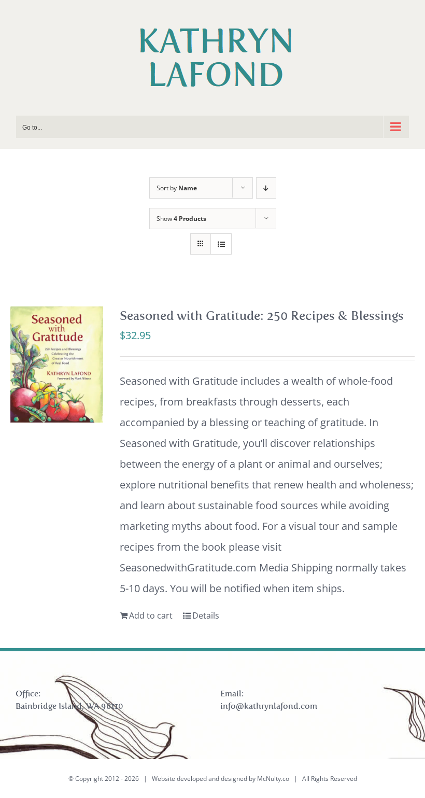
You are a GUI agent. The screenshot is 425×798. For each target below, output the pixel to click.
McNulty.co (273, 778)
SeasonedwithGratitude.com (188, 568)
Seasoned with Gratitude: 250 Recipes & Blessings (262, 316)
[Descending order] (266, 188)
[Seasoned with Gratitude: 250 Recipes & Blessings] (56, 364)
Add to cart (151, 615)
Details (205, 615)
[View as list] (221, 244)
